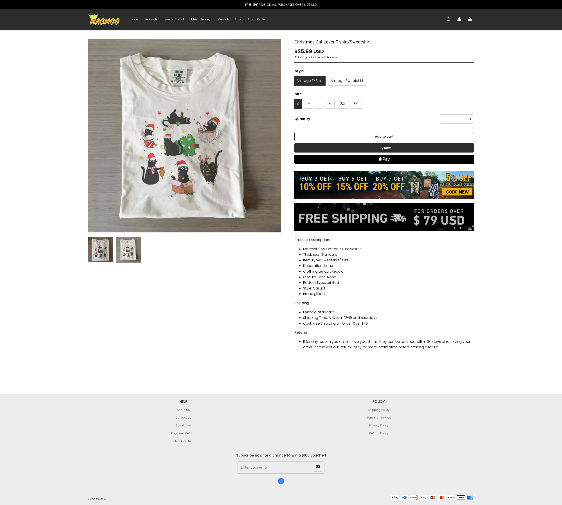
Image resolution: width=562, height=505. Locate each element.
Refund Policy (378, 433)
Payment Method (183, 433)
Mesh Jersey (201, 19)
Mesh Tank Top (229, 19)
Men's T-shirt (174, 19)
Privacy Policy (378, 425)
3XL (356, 103)
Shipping (301, 57)
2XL (342, 103)
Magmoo (101, 498)
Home (133, 19)
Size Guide (183, 425)
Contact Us (183, 417)
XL (330, 103)
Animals (151, 19)
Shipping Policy (378, 410)
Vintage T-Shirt (310, 80)
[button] (448, 19)
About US (183, 410)
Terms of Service (379, 417)
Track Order (257, 19)
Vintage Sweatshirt (347, 80)
